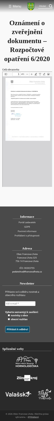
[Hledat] (50, 6)
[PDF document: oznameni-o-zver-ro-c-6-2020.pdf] (27, 129)
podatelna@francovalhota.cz (27, 271)
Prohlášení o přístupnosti (27, 235)
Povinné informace (27, 231)
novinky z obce (19, 315)
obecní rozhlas (19, 319)
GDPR (27, 226)
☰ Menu (14, 6)
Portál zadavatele (27, 222)
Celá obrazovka (10, 69)
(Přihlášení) (33, 417)
